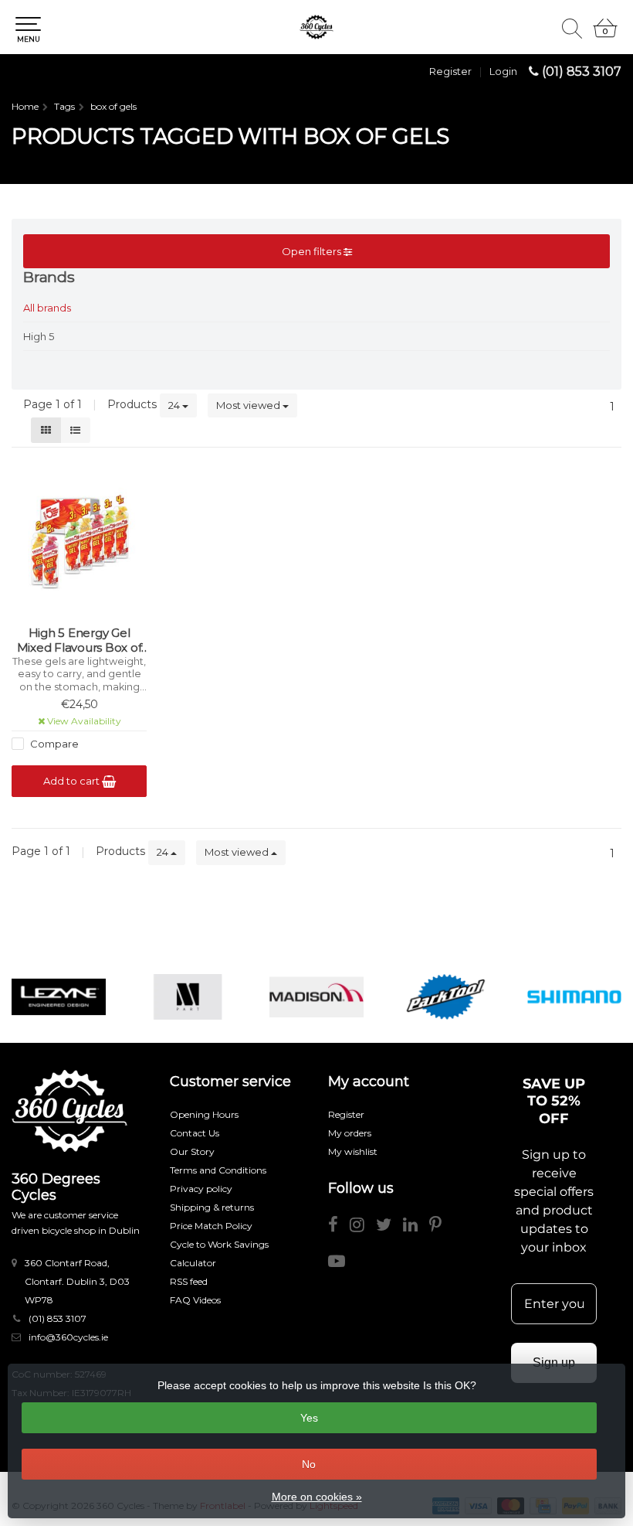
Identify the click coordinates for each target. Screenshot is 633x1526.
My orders (349, 1133)
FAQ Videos (195, 1300)
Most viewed (249, 405)
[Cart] (605, 35)
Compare (53, 743)
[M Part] (187, 997)
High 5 (38, 336)
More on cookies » (317, 1496)
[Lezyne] (59, 997)
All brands (47, 307)
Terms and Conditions (218, 1170)
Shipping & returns (212, 1207)
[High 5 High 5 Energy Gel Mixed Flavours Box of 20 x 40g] (79, 540)
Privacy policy (201, 1188)
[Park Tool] (445, 997)
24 (175, 405)
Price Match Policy (211, 1225)
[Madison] (316, 997)
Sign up (554, 1362)
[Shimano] (574, 997)
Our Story (192, 1151)
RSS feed (189, 1281)
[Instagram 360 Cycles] (363, 1227)
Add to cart (72, 781)
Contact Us (194, 1133)
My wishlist (352, 1151)
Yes (309, 1418)
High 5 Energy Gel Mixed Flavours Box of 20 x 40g (79, 640)
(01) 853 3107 (581, 71)
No (309, 1464)
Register (450, 71)
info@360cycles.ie (68, 1337)
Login (503, 71)
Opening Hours (204, 1114)
